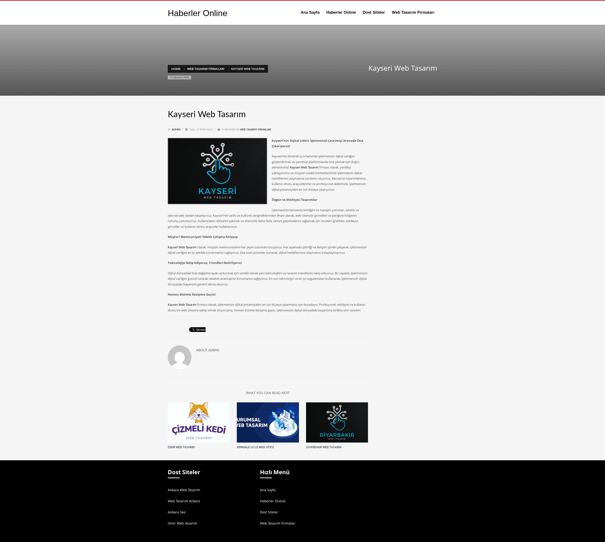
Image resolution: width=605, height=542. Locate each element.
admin (176, 129)
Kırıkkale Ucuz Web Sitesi (255, 447)
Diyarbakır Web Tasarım (323, 447)
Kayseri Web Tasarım (304, 167)
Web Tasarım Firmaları (255, 129)
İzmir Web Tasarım (181, 447)
